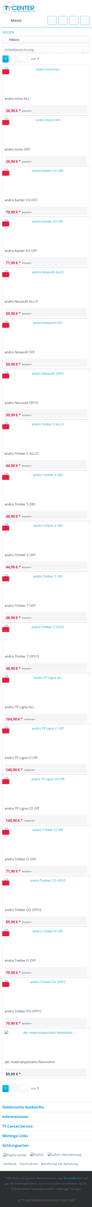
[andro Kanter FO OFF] (46, 232)
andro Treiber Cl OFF (20, 859)
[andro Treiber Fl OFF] (46, 942)
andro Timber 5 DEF (20, 504)
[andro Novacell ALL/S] (46, 283)
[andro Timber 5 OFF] (46, 536)
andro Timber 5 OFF (20, 555)
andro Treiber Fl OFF (20, 960)
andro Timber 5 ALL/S (21, 453)
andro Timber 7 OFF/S (22, 656)
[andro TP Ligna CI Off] (46, 739)
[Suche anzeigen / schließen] (52, 20)
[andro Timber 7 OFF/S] (46, 638)
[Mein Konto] (73, 20)
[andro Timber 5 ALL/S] (46, 435)
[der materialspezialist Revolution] (46, 1043)
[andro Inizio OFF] (46, 131)
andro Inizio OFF (17, 149)
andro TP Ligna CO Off (22, 808)
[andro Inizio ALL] (46, 80)
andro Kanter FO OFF (21, 250)
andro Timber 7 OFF (20, 605)
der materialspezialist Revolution (30, 1062)
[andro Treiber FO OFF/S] (46, 993)
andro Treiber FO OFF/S (23, 1011)
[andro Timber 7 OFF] (46, 587)
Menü (16, 20)
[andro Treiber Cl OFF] (46, 841)
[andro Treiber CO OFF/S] (46, 891)
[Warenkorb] (84, 20)
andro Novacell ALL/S (21, 301)
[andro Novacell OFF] (46, 334)
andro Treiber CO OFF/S (23, 909)
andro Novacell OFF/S (21, 402)
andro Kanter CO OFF (21, 200)
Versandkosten (73, 1178)
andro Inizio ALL (17, 98)
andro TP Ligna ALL (19, 707)
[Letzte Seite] (22, 58)
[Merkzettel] (63, 20)
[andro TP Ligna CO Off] (46, 790)
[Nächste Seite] (13, 58)
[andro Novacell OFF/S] (46, 384)
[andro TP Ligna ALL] (46, 689)
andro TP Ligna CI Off (21, 757)
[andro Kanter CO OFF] (46, 182)
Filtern (13, 40)
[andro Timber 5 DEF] (46, 486)
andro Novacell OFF (20, 352)
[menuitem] (12, 20)
